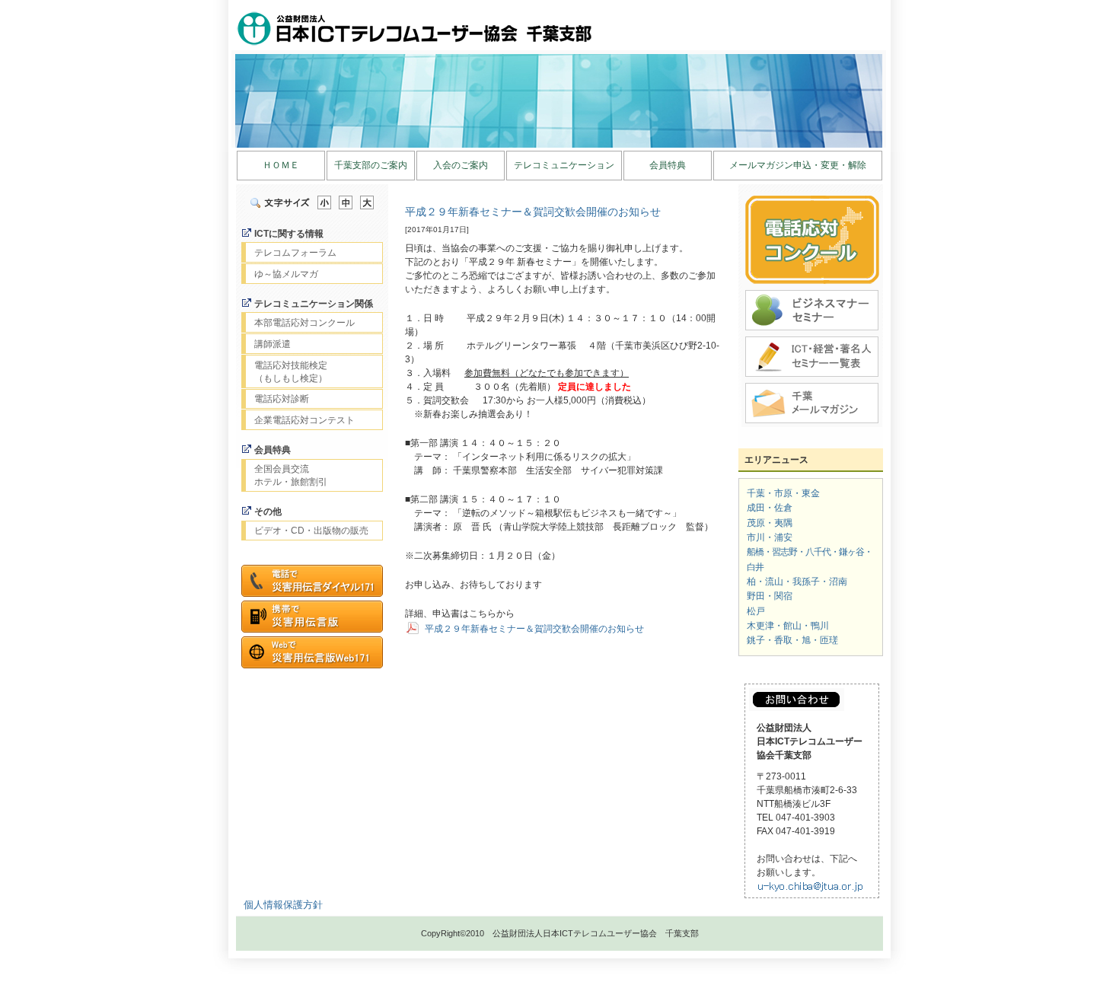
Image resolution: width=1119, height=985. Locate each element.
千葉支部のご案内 (370, 165)
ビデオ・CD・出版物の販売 (311, 530)
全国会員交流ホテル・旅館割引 (290, 475)
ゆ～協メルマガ (286, 274)
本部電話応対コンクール (304, 322)
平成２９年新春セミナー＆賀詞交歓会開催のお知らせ (533, 212)
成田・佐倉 (769, 507)
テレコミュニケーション (564, 165)
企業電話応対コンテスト (304, 420)
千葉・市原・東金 (783, 493)
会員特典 (667, 165)
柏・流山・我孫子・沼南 (797, 581)
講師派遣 (272, 344)
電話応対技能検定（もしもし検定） (290, 372)
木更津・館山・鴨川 (788, 625)
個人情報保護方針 (283, 904)
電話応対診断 (281, 399)
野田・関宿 (769, 596)
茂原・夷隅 (769, 523)
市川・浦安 (769, 537)
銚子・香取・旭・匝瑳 (792, 640)
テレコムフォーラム (295, 252)
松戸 (756, 611)
